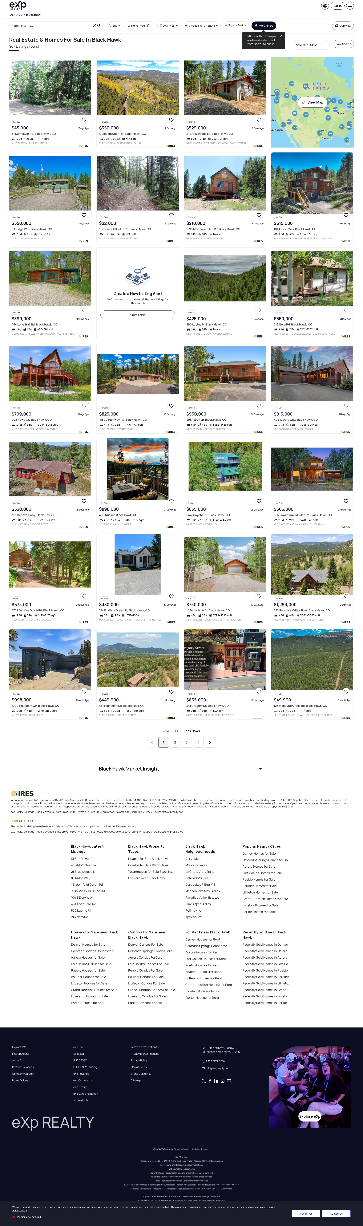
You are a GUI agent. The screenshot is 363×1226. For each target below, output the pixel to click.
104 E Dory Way (82, 897)
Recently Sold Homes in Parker (265, 1003)
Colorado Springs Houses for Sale (95, 951)
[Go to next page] (210, 742)
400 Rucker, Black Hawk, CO (118, 515)
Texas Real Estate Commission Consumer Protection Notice (181, 1180)
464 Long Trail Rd (83, 904)
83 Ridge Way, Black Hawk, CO (32, 229)
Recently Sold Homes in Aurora (265, 957)
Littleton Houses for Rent (203, 978)
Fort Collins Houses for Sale (91, 964)
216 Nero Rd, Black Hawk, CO (293, 324)
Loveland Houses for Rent (204, 991)
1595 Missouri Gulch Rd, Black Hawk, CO (213, 229)
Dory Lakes (193, 859)
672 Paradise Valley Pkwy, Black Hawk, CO (302, 610)
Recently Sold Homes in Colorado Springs (266, 951)
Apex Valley (193, 917)
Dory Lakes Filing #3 (200, 884)
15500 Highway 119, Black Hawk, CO (123, 420)
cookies (25, 1207)
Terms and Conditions (144, 1047)
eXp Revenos (81, 1073)
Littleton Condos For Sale (146, 983)
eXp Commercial (83, 1080)
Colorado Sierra (196, 878)
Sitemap (136, 1080)
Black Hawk (191, 731)
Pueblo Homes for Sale (259, 879)
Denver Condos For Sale (145, 944)
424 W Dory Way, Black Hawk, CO (296, 420)
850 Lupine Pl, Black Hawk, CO (206, 324)
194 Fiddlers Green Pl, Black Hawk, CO (124, 610)
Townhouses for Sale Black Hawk (152, 871)
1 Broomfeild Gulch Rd (87, 884)
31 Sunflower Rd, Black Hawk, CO (34, 134)
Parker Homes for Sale (259, 912)
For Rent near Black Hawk (146, 878)
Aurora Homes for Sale (259, 866)
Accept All (306, 1213)
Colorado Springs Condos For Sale (152, 951)
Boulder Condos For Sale (146, 977)
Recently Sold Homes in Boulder (266, 977)
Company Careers (23, 1073)
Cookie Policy (139, 1067)
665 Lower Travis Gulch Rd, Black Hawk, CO (303, 515)
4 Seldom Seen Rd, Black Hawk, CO (122, 134)
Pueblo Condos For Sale (145, 970)
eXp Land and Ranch (85, 1093)
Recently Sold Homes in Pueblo (265, 970)
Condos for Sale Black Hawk (148, 865)
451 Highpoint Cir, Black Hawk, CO (121, 706)
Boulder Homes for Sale (260, 886)
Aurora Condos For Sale (145, 957)
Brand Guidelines (141, 1073)
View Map (315, 102)
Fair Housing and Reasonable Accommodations (181, 1165)
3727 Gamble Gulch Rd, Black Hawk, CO (38, 610)
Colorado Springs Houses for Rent (209, 946)
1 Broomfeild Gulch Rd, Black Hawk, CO (125, 229)
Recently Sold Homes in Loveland (266, 996)
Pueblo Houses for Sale (88, 970)
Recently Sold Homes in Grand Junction (266, 990)
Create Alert (137, 315)
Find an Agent (20, 1053)
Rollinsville (193, 910)
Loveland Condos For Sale (147, 996)
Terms (268, 1207)
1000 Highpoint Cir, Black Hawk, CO (35, 706)
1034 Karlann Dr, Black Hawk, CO (208, 610)
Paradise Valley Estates (202, 897)
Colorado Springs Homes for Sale (266, 860)
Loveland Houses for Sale (89, 996)
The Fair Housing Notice (226, 1184)
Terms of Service (210, 1161)
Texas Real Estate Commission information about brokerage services (181, 1176)
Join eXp (17, 1060)
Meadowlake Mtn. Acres (202, 891)
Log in (338, 6)
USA (166, 731)
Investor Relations (23, 1067)
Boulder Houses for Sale (88, 977)
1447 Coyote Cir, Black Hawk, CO (208, 515)
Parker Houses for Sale (87, 1003)
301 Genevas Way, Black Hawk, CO (35, 515)
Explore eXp (19, 1047)
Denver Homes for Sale (259, 853)
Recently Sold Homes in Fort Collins (266, 964)
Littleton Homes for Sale (260, 892)
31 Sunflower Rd (83, 859)
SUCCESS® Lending (85, 1067)
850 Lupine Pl (81, 910)
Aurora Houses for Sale (88, 957)
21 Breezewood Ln (84, 871)
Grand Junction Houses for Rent (208, 985)
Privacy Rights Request (145, 1053)
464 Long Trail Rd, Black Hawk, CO (34, 324)
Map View (345, 25)
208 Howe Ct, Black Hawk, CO (32, 420)
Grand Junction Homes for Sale (265, 899)
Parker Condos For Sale (145, 1003)
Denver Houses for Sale (88, 944)
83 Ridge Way (80, 878)
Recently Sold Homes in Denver (265, 944)
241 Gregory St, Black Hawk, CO (207, 706)
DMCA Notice (181, 1157)
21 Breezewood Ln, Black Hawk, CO (209, 134)
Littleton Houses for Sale (89, 983)
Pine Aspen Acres (198, 904)
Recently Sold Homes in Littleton (266, 983)
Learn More (227, 1188)
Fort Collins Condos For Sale (148, 964)
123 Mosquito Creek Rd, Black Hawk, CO (300, 706)
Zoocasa (78, 1053)
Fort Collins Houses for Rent (205, 959)
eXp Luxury (80, 1087)
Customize (336, 1213)
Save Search (343, 44)
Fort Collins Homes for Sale (262, 873)
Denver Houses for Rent (202, 939)
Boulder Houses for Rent (203, 972)
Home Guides (20, 1080)
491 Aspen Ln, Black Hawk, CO (206, 420)
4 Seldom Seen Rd (84, 865)
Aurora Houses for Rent (202, 952)
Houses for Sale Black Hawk (148, 859)
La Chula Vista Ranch (201, 871)
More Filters (266, 25)
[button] (181, 768)
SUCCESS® (80, 1060)
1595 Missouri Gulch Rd (88, 891)
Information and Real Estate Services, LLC (60, 800)
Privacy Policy (139, 1060)
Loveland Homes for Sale (261, 905)
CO (176, 731)
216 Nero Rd (79, 917)
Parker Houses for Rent (202, 997)
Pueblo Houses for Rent (202, 965)
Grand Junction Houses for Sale (94, 990)
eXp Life (78, 1047)
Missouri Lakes (196, 865)
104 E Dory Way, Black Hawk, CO (295, 229)
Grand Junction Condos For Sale (151, 990)
